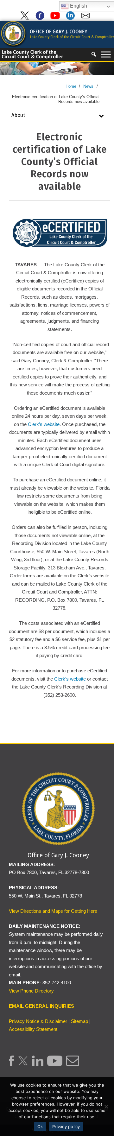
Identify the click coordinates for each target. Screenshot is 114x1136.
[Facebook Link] (11, 1064)
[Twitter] (26, 18)
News (88, 86)
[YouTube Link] (54, 1064)
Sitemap (79, 1021)
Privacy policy (66, 1126)
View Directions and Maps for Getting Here (53, 911)
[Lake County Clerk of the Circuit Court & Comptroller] (57, 34)
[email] (87, 18)
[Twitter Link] (23, 1064)
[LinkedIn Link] (38, 1064)
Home (71, 86)
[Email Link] (72, 1064)
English (78, 6)
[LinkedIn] (72, 18)
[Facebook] (41, 18)
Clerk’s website (44, 424)
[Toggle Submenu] (101, 115)
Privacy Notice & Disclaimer (38, 1021)
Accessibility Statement (33, 1029)
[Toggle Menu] (106, 54)
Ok (40, 1126)
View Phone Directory (31, 990)
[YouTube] (56, 18)
